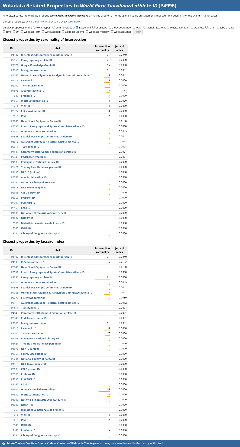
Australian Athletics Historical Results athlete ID (50, 141)
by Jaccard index (70, 21)
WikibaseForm (32, 31)
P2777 (14, 111)
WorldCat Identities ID (34, 100)
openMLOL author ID (34, 177)
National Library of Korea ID (38, 182)
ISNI (23, 116)
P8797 (14, 126)
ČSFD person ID (30, 192)
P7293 (14, 202)
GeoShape (101, 27)
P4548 (14, 151)
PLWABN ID (28, 202)
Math (139, 27)
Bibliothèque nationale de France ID (42, 223)
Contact (62, 443)
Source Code (45, 443)
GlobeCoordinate (122, 27)
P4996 (93, 15)
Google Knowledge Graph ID (38, 65)
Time (9, 31)
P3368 (14, 197)
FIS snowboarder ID (33, 111)
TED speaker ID (30, 146)
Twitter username (32, 85)
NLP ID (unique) (30, 172)
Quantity (199, 27)
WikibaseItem (53, 31)
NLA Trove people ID (33, 187)
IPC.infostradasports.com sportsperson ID (46, 55)
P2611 (14, 146)
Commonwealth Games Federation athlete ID (48, 151)
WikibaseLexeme (75, 31)
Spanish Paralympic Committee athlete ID (46, 136)
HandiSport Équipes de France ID (41, 121)
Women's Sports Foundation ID (40, 131)
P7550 (14, 60)
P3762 (14, 177)
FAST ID (25, 208)
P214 (15, 106)
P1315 (14, 187)
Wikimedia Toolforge (83, 443)
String (211, 27)
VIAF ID (25, 106)
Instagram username (33, 70)
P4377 (14, 131)
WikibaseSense (122, 31)
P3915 (14, 141)
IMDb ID (26, 228)
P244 (15, 233)
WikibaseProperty (99, 31)
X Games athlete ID (32, 90)
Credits (30, 443)
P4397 (14, 55)
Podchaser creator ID (34, 157)
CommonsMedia (65, 27)
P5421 (14, 167)
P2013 (14, 80)
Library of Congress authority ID (40, 233)
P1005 (14, 162)
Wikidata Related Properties (37, 5)
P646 (15, 95)
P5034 (14, 182)
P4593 (14, 136)
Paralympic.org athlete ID (36, 60)
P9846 (14, 121)
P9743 (14, 157)
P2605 (14, 192)
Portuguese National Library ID (40, 162)
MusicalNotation (179, 27)
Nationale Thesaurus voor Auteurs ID (43, 213)
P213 (15, 116)
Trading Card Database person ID (41, 167)
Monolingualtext (156, 27)
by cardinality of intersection (42, 21)
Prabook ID (28, 197)
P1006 (14, 213)
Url (18, 31)
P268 (15, 223)
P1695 (14, 172)
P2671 (14, 65)
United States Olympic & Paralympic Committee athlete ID (56, 75)
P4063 (14, 75)
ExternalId (85, 27)
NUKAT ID (27, 218)
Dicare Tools (14, 443)
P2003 (14, 70)
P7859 (14, 100)
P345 (15, 228)
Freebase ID (28, 95)
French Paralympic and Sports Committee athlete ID (53, 126)
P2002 (14, 85)
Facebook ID (28, 80)
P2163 (14, 208)
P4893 (14, 90)
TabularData (227, 27)
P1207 (14, 218)
